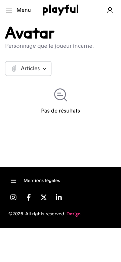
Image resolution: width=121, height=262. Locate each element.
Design (74, 214)
